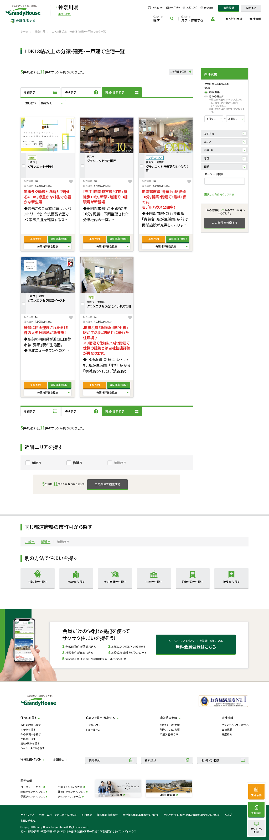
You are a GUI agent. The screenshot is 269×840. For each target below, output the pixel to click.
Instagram (157, 7)
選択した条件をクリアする (219, 194)
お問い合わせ (28, 820)
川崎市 (36, 462)
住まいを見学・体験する (100, 718)
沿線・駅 (208, 150)
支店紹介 (227, 734)
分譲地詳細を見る (47, 246)
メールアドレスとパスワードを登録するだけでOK (196, 644)
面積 (206, 166)
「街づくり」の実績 (170, 729)
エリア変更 (64, 14)
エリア (207, 141)
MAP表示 (70, 92)
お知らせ (58, 759)
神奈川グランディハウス (71, 792)
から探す (37, 582)
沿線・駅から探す (30, 743)
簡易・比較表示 (114, 92)
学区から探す (28, 739)
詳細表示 (29, 92)
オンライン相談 (210, 760)
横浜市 (77, 462)
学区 (206, 158)
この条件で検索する (225, 223)
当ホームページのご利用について (58, 815)
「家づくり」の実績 (170, 725)
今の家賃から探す (30, 734)
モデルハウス (93, 725)
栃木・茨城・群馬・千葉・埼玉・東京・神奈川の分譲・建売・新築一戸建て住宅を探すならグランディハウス (78, 831)
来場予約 (35, 239)
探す (158, 18)
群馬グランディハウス (32, 796)
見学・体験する (192, 18)
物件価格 (214, 92)
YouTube (175, 7)
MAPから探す (28, 729)
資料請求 (59, 239)
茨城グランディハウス (32, 792)
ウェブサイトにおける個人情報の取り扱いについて (191, 815)
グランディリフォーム (69, 796)
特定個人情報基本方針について (141, 815)
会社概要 (227, 729)
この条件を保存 (178, 71)
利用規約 (87, 815)
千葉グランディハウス (70, 787)
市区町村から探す (30, 725)
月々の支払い (216, 96)
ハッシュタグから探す (32, 748)
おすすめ (209, 133)
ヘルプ (228, 815)
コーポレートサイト (31, 787)
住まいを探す (28, 718)
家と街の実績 (233, 19)
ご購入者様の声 (169, 734)
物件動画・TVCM (31, 759)
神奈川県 (68, 7)
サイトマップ (27, 815)
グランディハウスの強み (235, 725)
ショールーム (93, 729)
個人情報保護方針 (107, 815)
